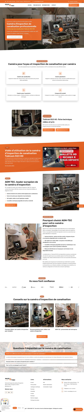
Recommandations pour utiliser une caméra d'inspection (40, 330)
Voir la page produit (49, 129)
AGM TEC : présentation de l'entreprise (66, 329)
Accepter (14, 407)
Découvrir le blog (42, 336)
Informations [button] (45, 5)
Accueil (30, 5)
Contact (54, 5)
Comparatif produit (60, 93)
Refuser (19, 407)
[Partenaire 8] (56, 287)
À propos (32, 389)
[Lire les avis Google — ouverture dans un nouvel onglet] (4, 402)
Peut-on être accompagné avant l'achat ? (16, 365)
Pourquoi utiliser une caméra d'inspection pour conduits (16, 330)
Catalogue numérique (73, 1)
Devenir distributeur (47, 384)
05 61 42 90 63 (72, 388)
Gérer (23, 407)
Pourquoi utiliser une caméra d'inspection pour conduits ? (20, 361)
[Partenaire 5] (28, 287)
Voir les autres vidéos (9, 165)
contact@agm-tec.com (38, 1)
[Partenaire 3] (10, 287)
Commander (74, 5)
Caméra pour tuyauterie (23, 93)
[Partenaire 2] (75, 287)
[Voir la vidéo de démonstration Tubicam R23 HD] (61, 29)
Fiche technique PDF (63, 129)
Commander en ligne (47, 386)
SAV (44, 382)
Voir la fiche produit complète (14, 37)
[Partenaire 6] (38, 287)
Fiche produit (33, 384)
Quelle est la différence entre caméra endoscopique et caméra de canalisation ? (25, 353)
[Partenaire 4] (19, 287)
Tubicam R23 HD (37, 5)
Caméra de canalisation (23, 76)
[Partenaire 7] (47, 287)
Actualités (33, 391)
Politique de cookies (35, 400)
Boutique (33, 395)
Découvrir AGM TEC (11, 205)
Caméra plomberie (60, 76)
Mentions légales (34, 398)
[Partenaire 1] (66, 287)
